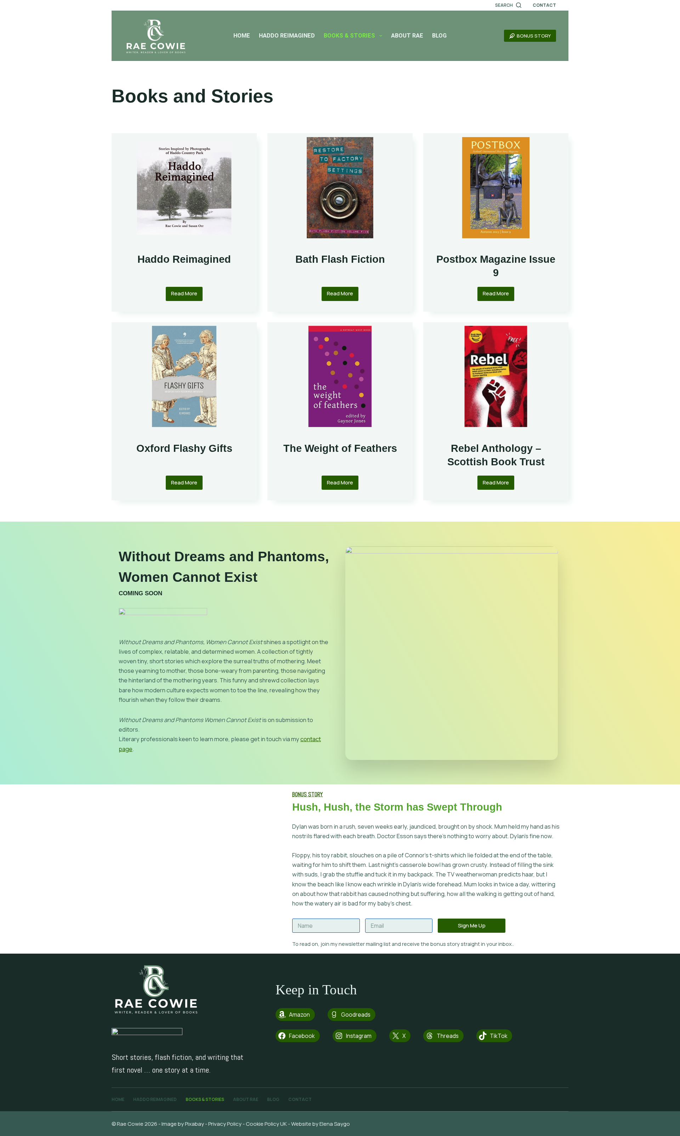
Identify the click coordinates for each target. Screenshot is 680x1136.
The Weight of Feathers (340, 448)
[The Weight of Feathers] (340, 376)
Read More (187, 295)
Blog (439, 35)
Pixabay (194, 1124)
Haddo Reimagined (287, 35)
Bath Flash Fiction (340, 259)
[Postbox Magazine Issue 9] (495, 187)
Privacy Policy (225, 1124)
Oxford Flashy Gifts (184, 448)
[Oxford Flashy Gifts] (184, 376)
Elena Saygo (335, 1124)
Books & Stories (349, 35)
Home (241, 35)
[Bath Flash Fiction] (340, 187)
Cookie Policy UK (266, 1124)
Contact (544, 5)
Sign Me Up (472, 925)
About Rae (407, 35)
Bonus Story (534, 36)
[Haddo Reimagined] (184, 187)
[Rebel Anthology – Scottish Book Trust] (495, 376)
